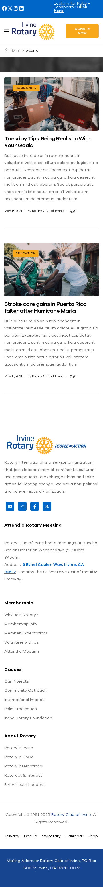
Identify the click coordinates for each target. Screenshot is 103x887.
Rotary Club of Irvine (48, 210)
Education (26, 253)
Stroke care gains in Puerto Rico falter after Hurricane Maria (45, 307)
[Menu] (6, 31)
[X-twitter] (10, 8)
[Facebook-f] (34, 506)
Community (26, 87)
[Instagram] (15, 8)
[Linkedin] (21, 8)
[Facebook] (4, 8)
